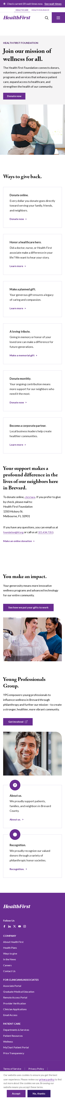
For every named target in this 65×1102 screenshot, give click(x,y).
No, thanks (39, 1093)
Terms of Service (12, 1068)
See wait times (53, 3)
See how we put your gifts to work (28, 607)
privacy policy (46, 1079)
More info (49, 1087)
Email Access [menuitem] (10, 1014)
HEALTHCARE (22, 10)
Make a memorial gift (22, 355)
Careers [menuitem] (7, 965)
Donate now (14, 95)
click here (30, 497)
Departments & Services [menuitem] (16, 1029)
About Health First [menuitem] (13, 941)
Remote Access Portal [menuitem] (15, 997)
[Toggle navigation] (58, 17)
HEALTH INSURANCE (40, 10)
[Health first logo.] (16, 906)
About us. (15, 819)
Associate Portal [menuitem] (12, 985)
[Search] (46, 17)
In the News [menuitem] (9, 959)
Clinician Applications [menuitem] (15, 1009)
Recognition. (17, 869)
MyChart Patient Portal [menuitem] (16, 1047)
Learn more (16, 265)
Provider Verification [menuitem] (14, 1003)
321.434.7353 (45, 532)
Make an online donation (17, 540)
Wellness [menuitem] (8, 1041)
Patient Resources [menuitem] (13, 1035)
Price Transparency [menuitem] (13, 1053)
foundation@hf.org (13, 532)
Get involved (15, 721)
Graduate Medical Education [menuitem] (18, 991)
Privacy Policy (36, 1068)
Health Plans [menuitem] (10, 947)
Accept (16, 1093)
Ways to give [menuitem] (10, 953)
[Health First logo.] (16, 17)
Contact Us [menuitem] (9, 971)
